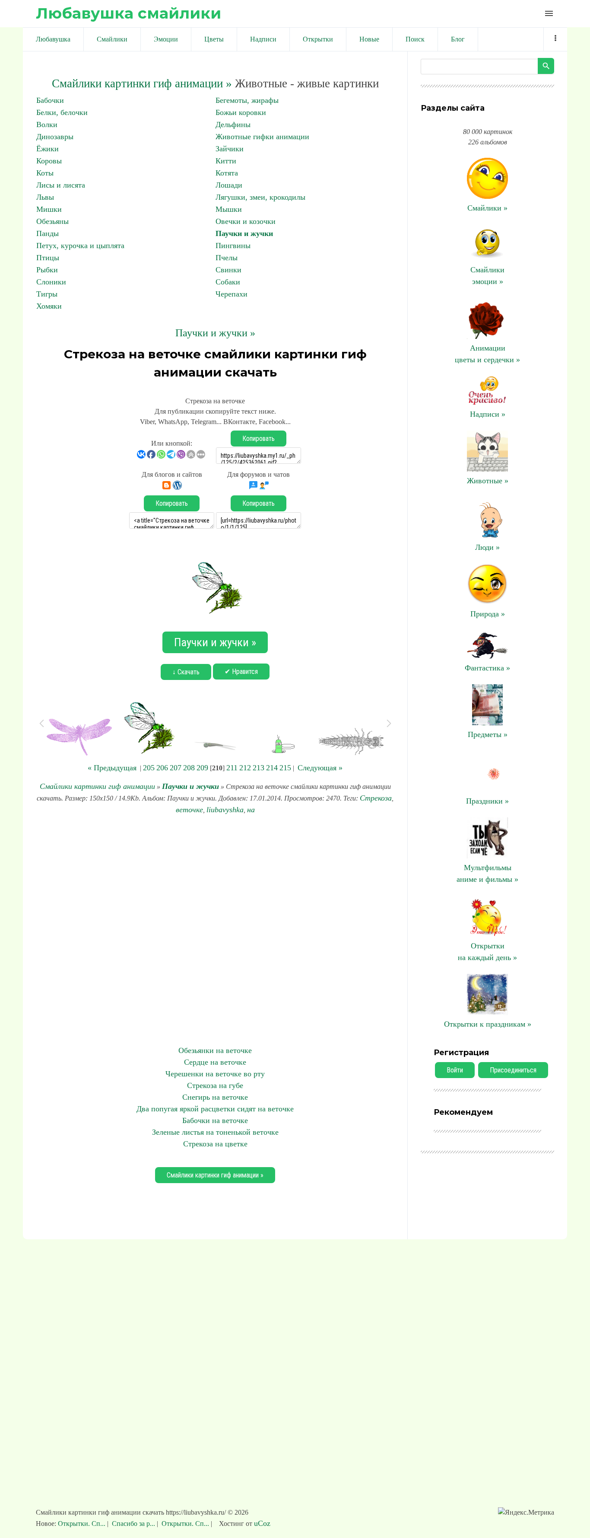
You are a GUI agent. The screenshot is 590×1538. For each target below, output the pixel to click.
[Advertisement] (215, 930)
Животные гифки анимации (262, 136)
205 (149, 767)
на (251, 809)
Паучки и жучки (244, 233)
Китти (226, 160)
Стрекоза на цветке (215, 1143)
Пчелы (227, 257)
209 (202, 767)
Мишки (49, 209)
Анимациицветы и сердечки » (487, 354)
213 (258, 767)
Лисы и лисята (60, 185)
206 (162, 767)
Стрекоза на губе (215, 1085)
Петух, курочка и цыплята (80, 245)
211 (232, 767)
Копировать (258, 438)
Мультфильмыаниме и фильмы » (487, 873)
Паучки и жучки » (215, 332)
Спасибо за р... (133, 1523)
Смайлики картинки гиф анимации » (142, 83)
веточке (189, 809)
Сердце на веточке (215, 1062)
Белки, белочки (62, 112)
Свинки (228, 269)
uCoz (262, 1523)
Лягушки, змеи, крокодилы (260, 197)
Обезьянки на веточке (215, 1050)
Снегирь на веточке (215, 1097)
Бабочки (50, 100)
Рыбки (47, 269)
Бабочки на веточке (215, 1120)
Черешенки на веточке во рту (215, 1073)
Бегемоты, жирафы (247, 100)
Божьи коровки (241, 112)
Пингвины (233, 245)
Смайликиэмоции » (487, 275)
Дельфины (233, 124)
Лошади (229, 185)
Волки (46, 124)
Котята (227, 173)
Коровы (49, 160)
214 (272, 767)
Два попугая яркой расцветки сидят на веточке (215, 1108)
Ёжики (47, 148)
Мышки (229, 209)
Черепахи (231, 294)
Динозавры (54, 136)
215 (285, 767)
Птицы (47, 257)
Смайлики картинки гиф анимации (97, 786)
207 (175, 767)
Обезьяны (52, 221)
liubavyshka (225, 809)
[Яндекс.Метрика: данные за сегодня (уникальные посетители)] (526, 1512)
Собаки (228, 282)
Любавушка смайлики (128, 13)
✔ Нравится (241, 671)
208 (189, 767)
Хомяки (49, 306)
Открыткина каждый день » (487, 951)
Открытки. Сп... (82, 1523)
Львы (45, 197)
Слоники (51, 282)
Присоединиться (513, 1070)
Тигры (46, 294)
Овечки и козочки (246, 221)
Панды (47, 233)
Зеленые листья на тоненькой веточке (215, 1132)
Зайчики (230, 148)
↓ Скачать (186, 672)
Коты (45, 173)
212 (245, 767)
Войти (455, 1070)
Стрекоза (376, 798)
